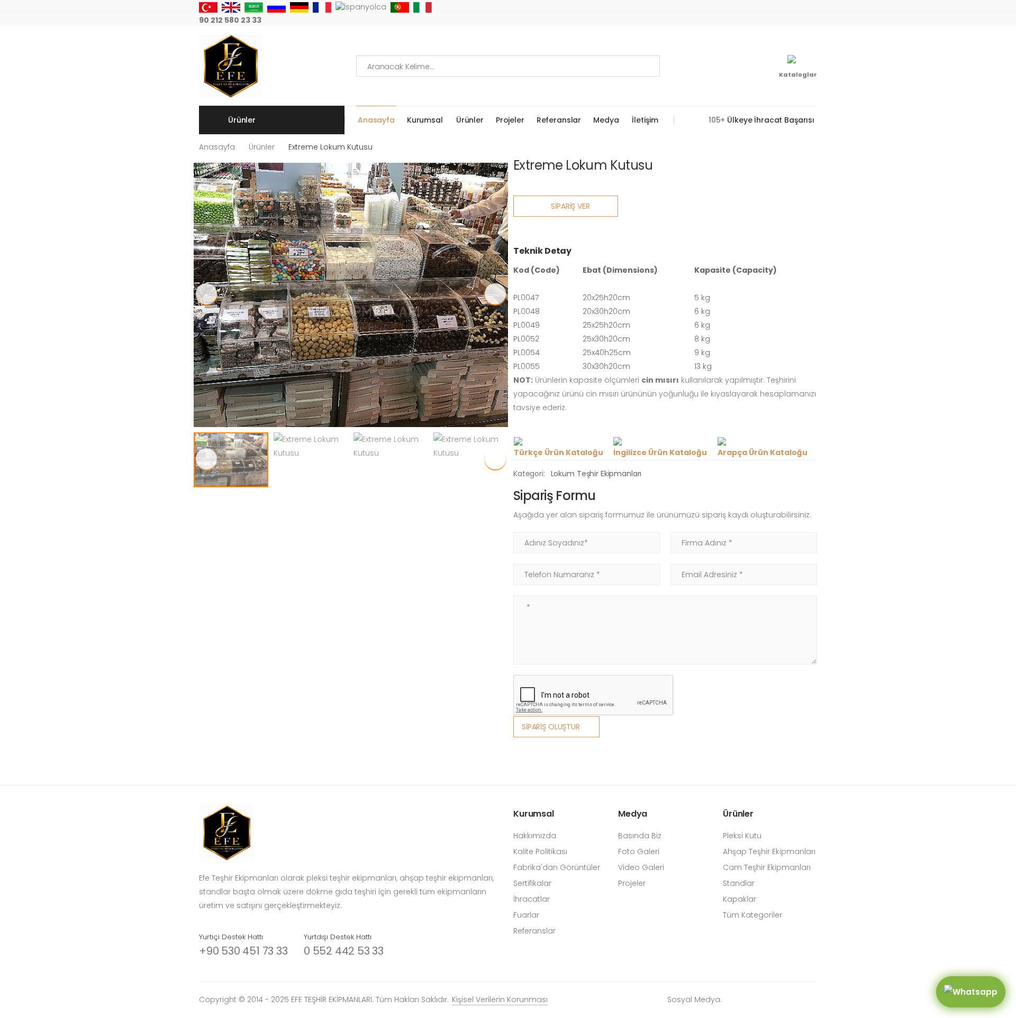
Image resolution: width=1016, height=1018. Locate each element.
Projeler (510, 120)
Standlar (739, 883)
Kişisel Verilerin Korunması (500, 999)
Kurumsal (425, 120)
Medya (606, 120)
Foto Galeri (638, 851)
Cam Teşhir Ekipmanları (767, 867)
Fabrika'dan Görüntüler (556, 867)
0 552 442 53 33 (344, 950)
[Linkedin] (814, 20)
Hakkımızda (534, 835)
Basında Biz (639, 835)
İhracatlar (531, 899)
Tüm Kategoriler (752, 915)
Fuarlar (526, 915)
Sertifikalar (532, 883)
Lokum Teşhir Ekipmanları (596, 473)
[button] (495, 293)
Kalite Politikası (540, 851)
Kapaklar (739, 899)
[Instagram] (729, 20)
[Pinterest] (797, 20)
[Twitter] (763, 20)
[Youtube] (780, 20)
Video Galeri (641, 867)
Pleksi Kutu (742, 835)
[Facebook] (746, 20)
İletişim (645, 120)
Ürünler (470, 120)
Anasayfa (376, 120)
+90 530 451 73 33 (243, 950)
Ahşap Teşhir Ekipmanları (769, 851)
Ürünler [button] (242, 120)
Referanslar (559, 120)
